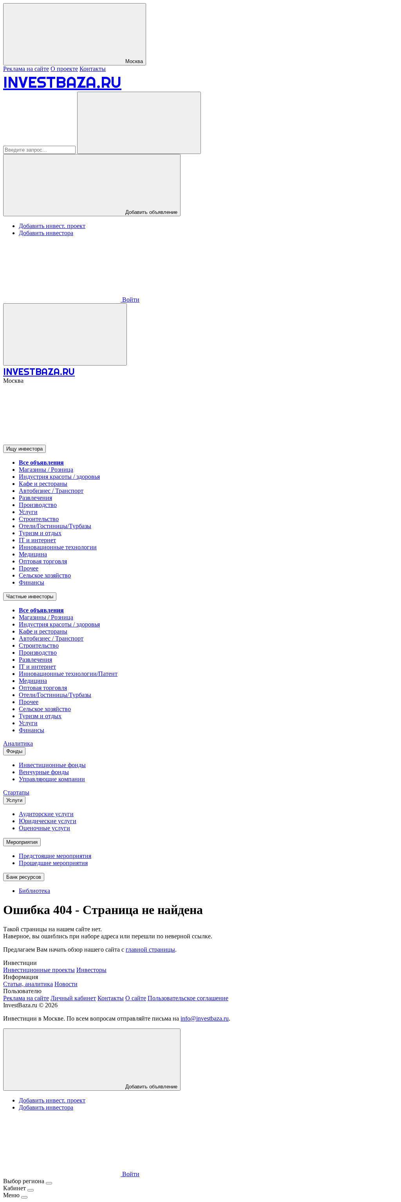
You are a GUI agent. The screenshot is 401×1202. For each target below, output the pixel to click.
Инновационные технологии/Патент (68, 673)
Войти (130, 299)
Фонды (14, 751)
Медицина (33, 554)
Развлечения (35, 497)
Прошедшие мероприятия (53, 863)
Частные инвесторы (29, 596)
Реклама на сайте (26, 68)
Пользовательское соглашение (188, 998)
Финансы (31, 582)
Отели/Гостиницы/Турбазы (55, 526)
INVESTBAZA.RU (62, 82)
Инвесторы (91, 970)
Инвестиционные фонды (52, 765)
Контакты (92, 68)
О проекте (64, 68)
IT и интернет (37, 540)
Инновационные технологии (58, 547)
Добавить (150, 1087)
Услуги (28, 512)
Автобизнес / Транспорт (51, 490)
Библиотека (34, 890)
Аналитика (18, 743)
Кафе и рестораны (43, 483)
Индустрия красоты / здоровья (59, 476)
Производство (38, 504)
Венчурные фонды (44, 772)
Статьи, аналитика (28, 984)
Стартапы (16, 792)
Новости (66, 984)
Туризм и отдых (40, 533)
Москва (133, 61)
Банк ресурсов (23, 877)
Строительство (39, 519)
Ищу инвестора (24, 449)
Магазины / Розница (46, 469)
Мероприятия (22, 842)
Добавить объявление (150, 212)
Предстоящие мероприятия (55, 856)
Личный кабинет (73, 998)
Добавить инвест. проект (52, 226)
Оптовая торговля (43, 561)
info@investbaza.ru (205, 1018)
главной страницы (150, 949)
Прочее (28, 568)
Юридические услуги (47, 821)
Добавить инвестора (46, 233)
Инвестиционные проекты (39, 970)
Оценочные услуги (44, 828)
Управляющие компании (52, 779)
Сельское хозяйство (45, 575)
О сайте (135, 998)
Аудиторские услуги (46, 814)
